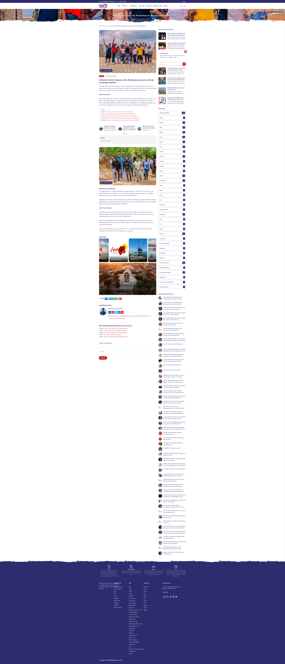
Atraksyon (116, 603)
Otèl (115, 591)
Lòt (172, 200)
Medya (165, 6)
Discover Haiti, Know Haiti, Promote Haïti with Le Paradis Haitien (119, 112)
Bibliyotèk (116, 598)
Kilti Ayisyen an (132, 605)
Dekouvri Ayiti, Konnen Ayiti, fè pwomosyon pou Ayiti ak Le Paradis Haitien (121, 116)
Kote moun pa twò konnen (172, 282)
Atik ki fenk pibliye (172, 113)
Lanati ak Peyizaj (133, 621)
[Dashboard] (184, 5)
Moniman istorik (118, 607)
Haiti (110, 660)
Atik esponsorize (172, 287)
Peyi (172, 219)
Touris (107, 26)
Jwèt (172, 195)
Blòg (104, 26)
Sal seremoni (132, 601)
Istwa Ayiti (131, 607)
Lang (172, 185)
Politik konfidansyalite (134, 642)
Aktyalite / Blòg (157, 6)
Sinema (172, 166)
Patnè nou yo (132, 644)
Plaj (172, 146)
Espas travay (117, 601)
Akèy (119, 6)
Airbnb (130, 591)
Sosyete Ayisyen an (133, 626)
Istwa (172, 137)
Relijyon (172, 161)
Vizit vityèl (142, 6)
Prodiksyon (172, 253)
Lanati (172, 142)
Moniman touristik (118, 587)
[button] (101, 249)
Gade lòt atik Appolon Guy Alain (117, 318)
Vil (172, 224)
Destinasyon (134, 6)
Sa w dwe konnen (172, 262)
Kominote (172, 204)
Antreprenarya (172, 209)
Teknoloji (172, 214)
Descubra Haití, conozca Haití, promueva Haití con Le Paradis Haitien (120, 114)
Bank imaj (148, 6)
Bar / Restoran (117, 589)
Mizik (172, 132)
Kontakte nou (132, 651)
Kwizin (172, 122)
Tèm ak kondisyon (133, 640)
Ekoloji (172, 171)
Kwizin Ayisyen (132, 603)
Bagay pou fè (172, 277)
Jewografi (172, 238)
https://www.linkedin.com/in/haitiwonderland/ (115, 337)
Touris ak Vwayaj (133, 614)
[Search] (180, 5)
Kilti (172, 127)
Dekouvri (124, 6)
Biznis (172, 229)
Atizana (172, 151)
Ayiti (130, 647)
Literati (172, 156)
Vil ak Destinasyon (133, 612)
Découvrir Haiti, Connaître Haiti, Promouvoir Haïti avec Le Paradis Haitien (123, 120)
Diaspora (172, 258)
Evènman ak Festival (172, 272)
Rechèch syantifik (172, 243)
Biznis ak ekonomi (172, 267)
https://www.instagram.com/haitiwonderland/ (116, 332)
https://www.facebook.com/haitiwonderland (116, 328)
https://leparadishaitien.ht (120, 229)
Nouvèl (172, 233)
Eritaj (172, 117)
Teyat (172, 190)
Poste (103, 358)
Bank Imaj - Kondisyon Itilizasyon (137, 649)
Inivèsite (116, 605)
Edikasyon (172, 248)
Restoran (131, 596)
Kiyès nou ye (132, 637)
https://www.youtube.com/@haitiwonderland (115, 330)
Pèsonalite (172, 180)
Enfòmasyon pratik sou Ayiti (135, 624)
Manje (130, 594)
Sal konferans (132, 598)
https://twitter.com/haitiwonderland (112, 334)
